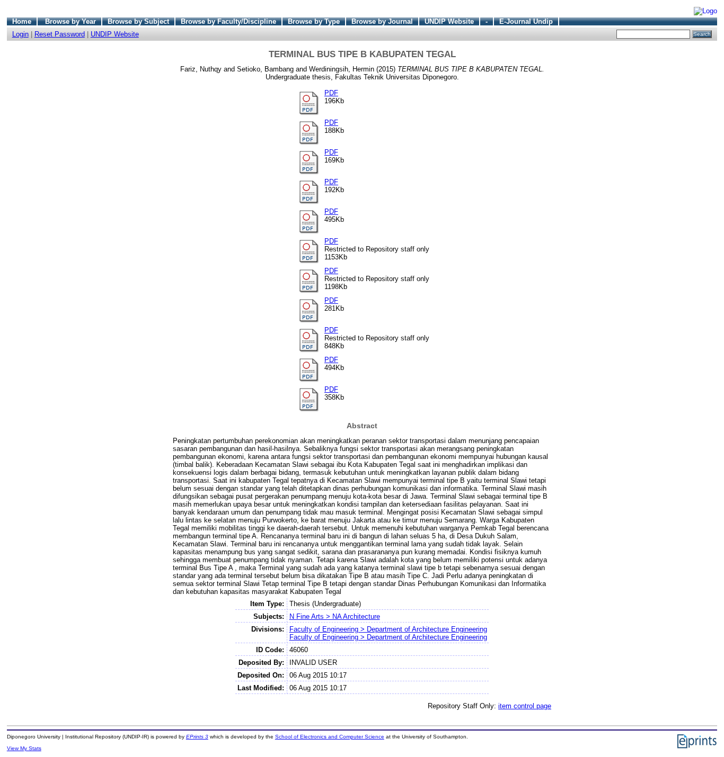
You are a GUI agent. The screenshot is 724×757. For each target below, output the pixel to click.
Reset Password (59, 34)
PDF (331, 93)
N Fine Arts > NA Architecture (334, 616)
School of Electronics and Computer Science (329, 737)
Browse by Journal (382, 21)
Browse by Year (70, 21)
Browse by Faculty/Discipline (228, 21)
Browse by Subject (138, 21)
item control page (524, 706)
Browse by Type (314, 21)
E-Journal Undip (526, 21)
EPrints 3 (197, 737)
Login (20, 34)
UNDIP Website (449, 21)
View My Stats (24, 748)
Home (21, 21)
